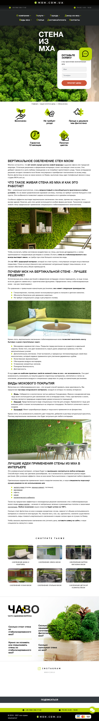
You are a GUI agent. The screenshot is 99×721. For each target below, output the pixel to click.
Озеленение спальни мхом (49, 585)
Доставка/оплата (56, 20)
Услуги (39, 15)
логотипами (12, 507)
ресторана (18, 490)
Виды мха (24, 20)
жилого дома (19, 487)
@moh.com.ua (49, 672)
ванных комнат (38, 487)
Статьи (40, 20)
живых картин (24, 504)
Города (54, 15)
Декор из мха (72, 15)
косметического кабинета (24, 497)
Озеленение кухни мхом (20, 585)
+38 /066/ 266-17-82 (19, 7)
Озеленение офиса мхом (49, 562)
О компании (22, 15)
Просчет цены (74, 83)
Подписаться (49, 699)
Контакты (74, 20)
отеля (16, 495)
